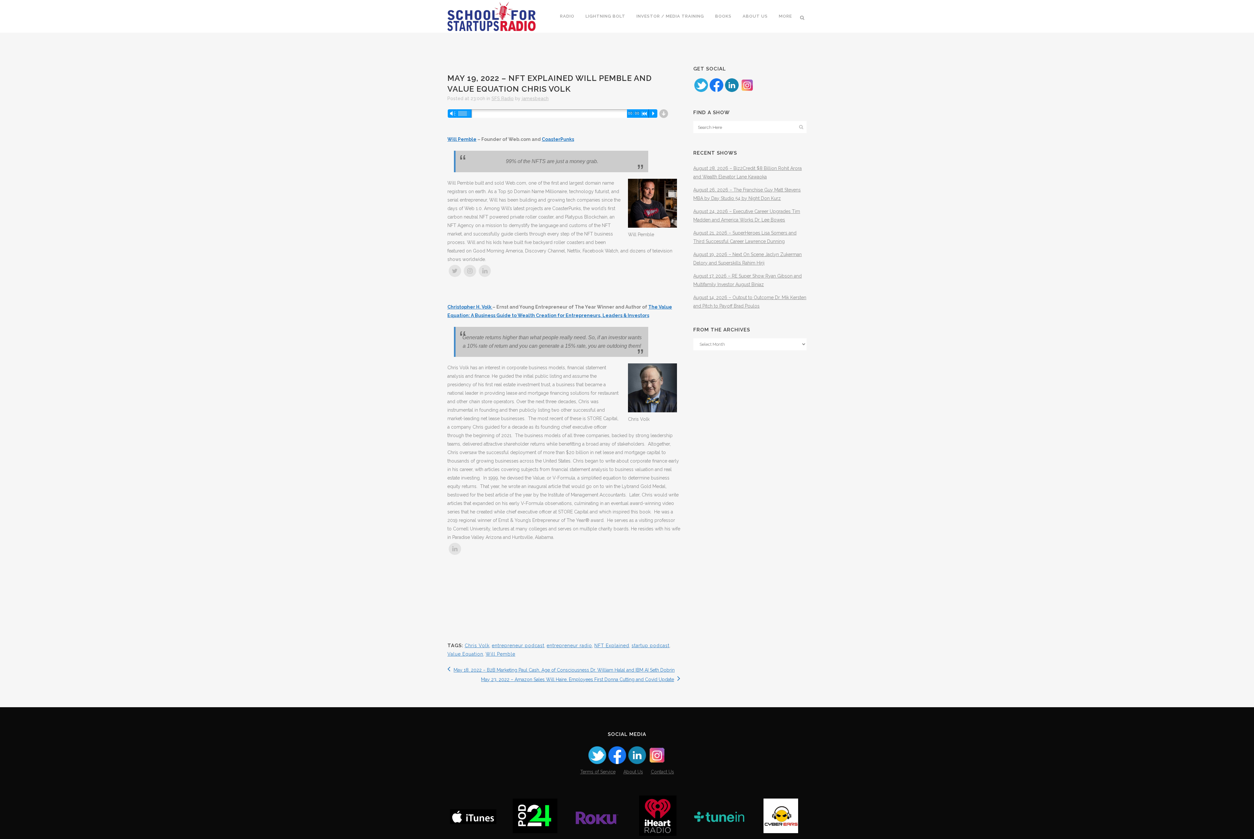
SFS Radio (502, 98)
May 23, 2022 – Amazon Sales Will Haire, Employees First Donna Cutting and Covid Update (577, 679)
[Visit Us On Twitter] (701, 91)
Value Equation (465, 654)
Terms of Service (598, 771)
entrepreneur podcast (518, 645)
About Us (633, 771)
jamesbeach (535, 98)
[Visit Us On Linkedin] (731, 91)
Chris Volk (477, 645)
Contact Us (662, 771)
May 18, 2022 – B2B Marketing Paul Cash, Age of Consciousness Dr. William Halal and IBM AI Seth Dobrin (564, 670)
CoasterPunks (558, 139)
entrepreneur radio (569, 645)
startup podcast (650, 645)
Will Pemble (461, 139)
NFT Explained (611, 645)
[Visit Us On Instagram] (747, 91)
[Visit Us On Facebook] (716, 91)
